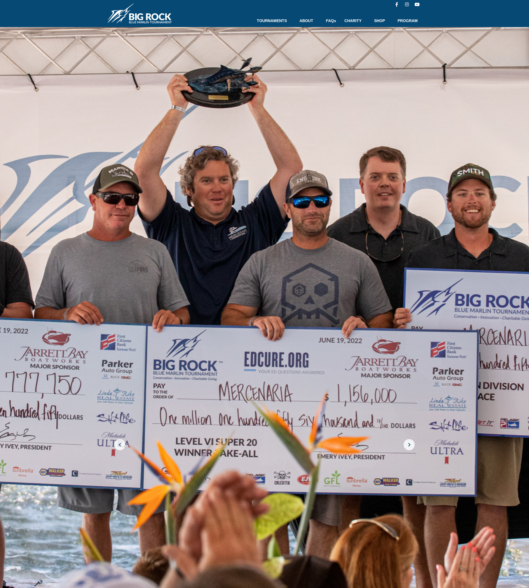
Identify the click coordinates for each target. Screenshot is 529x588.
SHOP (379, 20)
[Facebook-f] (396, 4)
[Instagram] (407, 4)
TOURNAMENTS (272, 20)
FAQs (331, 20)
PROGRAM (408, 20)
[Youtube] (417, 4)
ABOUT (306, 20)
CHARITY (352, 20)
